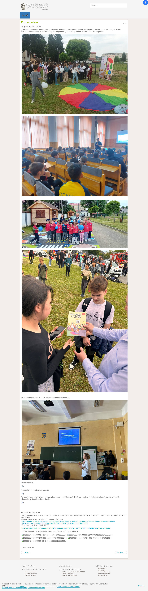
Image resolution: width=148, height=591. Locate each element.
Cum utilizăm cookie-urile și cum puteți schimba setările (23, 588)
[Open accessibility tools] (145, 2)
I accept (141, 586)
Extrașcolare (29, 22)
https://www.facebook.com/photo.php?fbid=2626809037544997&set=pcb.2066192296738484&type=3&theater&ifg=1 (66, 528)
